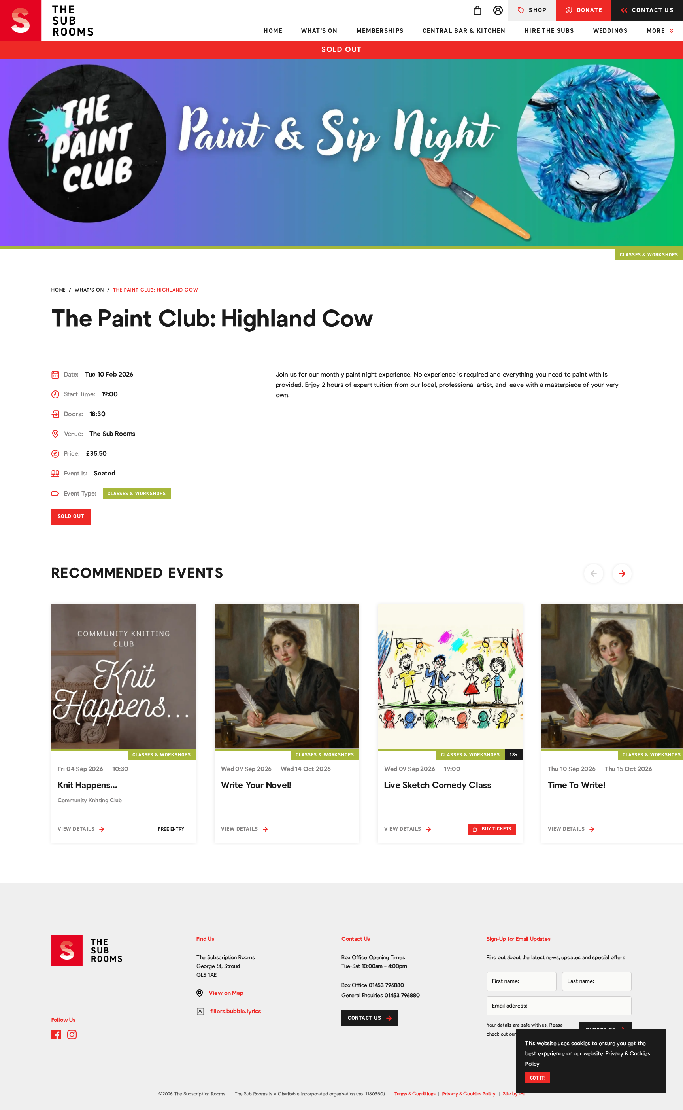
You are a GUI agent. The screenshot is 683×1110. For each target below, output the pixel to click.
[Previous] (593, 573)
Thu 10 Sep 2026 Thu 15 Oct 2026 (600, 769)
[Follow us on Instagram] (72, 1034)
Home (273, 31)
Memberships (380, 31)
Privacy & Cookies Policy (469, 1093)
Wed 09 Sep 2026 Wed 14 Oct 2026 (275, 769)
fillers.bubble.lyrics (235, 1011)
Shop (537, 10)
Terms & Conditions (415, 1093)
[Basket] (477, 10)
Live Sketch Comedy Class (437, 785)
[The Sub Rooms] (52, 20)
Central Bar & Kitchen (464, 31)
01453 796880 (386, 985)
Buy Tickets (496, 829)
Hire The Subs (549, 31)
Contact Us (653, 10)
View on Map (226, 993)
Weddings (610, 31)
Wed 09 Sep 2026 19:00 (422, 769)
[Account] (498, 10)
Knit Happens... (87, 785)
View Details (76, 829)
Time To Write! (577, 785)
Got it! (537, 1078)
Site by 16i (514, 1093)
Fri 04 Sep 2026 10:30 (93, 769)
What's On (319, 31)
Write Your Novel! (256, 785)
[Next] (622, 573)
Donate (589, 10)
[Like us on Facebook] (56, 1034)
